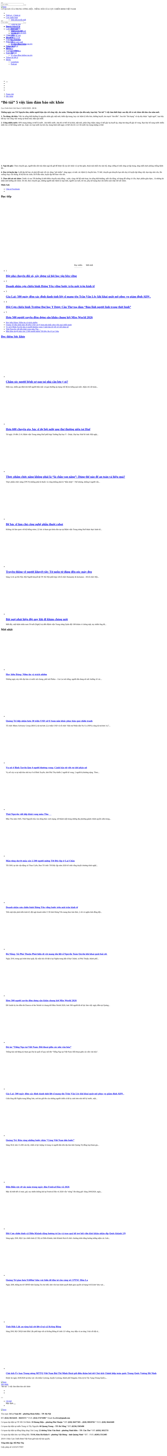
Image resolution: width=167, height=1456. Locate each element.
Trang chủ (10, 94)
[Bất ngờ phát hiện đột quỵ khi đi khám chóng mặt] (24, 614)
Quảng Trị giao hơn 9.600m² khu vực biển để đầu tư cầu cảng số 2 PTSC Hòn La (47, 1280)
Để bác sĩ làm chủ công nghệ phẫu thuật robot (34, 524)
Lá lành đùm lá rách (18, 33)
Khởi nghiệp (15, 40)
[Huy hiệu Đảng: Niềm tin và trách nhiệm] (24, 670)
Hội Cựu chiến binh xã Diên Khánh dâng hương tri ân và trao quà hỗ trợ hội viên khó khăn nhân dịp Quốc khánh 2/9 (66, 1233)
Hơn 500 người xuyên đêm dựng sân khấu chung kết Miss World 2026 (49, 317)
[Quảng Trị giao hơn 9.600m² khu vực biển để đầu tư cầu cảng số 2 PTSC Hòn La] (24, 1275)
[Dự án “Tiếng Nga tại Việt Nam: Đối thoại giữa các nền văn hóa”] (24, 1042)
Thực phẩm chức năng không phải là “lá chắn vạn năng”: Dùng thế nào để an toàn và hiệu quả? (65, 476)
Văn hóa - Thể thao (13, 51)
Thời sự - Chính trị (13, 15)
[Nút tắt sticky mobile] (2, 1397)
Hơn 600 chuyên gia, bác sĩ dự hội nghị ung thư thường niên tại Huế (48, 429)
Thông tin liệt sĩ (12, 57)
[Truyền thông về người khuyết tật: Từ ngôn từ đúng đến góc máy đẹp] (24, 566)
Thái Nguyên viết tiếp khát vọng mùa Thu (23, 329)
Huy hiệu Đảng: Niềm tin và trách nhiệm (21, 322)
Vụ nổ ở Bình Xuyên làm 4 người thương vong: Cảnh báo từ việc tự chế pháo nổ (37, 327)
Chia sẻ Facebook (13, 189)
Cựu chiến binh (12, 17)
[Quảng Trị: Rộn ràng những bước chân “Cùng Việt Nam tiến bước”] (24, 1136)
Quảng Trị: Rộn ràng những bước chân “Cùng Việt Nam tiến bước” (40, 1140)
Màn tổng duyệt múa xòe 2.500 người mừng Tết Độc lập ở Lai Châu (32, 331)
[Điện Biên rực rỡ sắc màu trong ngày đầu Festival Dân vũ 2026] (24, 1182)
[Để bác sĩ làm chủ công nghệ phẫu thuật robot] (24, 519)
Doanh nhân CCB (13, 38)
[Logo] (3, 7)
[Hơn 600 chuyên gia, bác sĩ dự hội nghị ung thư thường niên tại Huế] (24, 424)
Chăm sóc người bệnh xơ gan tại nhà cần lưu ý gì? (37, 381)
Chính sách (10, 35)
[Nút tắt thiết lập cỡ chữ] (7, 81)
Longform (15, 62)
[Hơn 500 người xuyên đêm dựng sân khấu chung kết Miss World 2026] (24, 996)
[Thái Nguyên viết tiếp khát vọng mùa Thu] (24, 809)
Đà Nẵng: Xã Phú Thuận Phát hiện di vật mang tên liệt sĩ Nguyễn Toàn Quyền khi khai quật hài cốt (56, 954)
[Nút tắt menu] (2, 20)
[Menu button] (2, 2)
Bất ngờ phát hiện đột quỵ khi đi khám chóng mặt (37, 619)
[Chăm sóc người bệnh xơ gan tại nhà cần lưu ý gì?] (24, 377)
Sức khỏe (9, 49)
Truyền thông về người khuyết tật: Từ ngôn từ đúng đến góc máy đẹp (49, 571)
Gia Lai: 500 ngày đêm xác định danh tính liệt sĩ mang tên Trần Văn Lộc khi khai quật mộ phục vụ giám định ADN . (78, 296)
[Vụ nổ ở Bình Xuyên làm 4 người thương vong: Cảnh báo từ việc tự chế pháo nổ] (24, 763)
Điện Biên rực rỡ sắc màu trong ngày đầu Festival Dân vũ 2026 (37, 1187)
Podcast (14, 53)
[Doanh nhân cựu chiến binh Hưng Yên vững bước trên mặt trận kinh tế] (24, 902)
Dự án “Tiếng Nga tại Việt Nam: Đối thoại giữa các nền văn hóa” (38, 1047)
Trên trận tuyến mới (18, 20)
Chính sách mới (17, 42)
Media (8, 60)
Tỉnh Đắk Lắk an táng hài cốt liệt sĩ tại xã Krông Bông (33, 1326)
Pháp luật (9, 53)
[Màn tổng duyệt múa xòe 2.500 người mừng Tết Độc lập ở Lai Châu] (24, 856)
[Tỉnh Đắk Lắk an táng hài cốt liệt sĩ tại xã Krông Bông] (24, 1322)
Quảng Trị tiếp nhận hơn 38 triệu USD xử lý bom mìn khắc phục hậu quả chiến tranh (39, 325)
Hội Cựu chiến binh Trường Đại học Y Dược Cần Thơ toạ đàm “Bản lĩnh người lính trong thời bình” (68, 307)
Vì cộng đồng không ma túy (22, 55)
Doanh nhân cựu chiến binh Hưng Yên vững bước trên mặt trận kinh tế (50, 286)
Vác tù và (14, 33)
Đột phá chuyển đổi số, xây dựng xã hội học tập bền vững (41, 275)
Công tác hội (16, 24)
